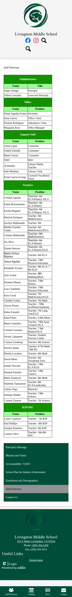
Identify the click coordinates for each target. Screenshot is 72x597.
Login (9, 564)
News (47, 594)
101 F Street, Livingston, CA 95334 (36, 541)
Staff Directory (11, 594)
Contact (64, 594)
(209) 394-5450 (40, 545)
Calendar (31, 594)
